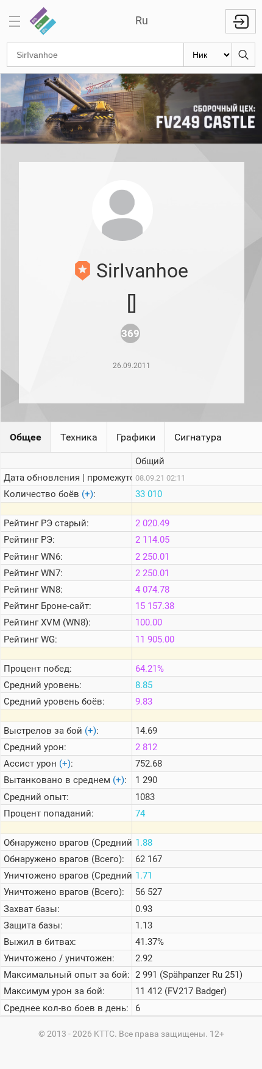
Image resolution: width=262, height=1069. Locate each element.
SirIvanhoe (142, 270)
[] (131, 303)
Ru (141, 20)
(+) (87, 494)
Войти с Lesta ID (240, 21)
